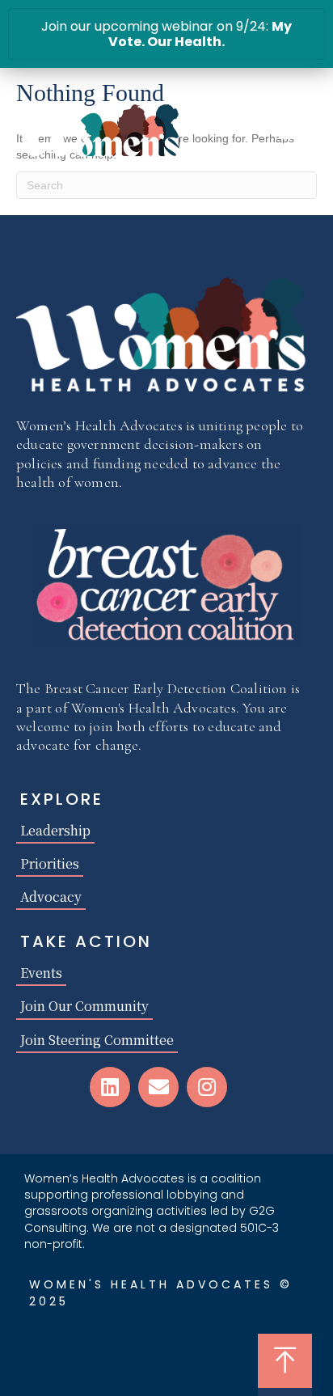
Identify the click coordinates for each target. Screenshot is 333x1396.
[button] (110, 1087)
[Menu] (291, 138)
